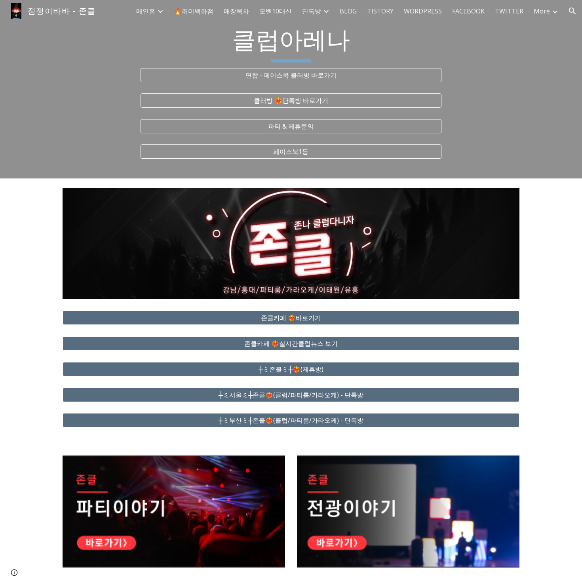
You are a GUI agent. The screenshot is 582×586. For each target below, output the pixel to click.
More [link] (542, 11)
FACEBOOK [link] (468, 11)
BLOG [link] (348, 11)
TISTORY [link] (380, 11)
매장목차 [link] (236, 11)
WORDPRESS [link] (423, 11)
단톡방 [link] (311, 11)
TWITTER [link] (509, 11)
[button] (572, 11)
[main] (291, 44)
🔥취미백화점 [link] (193, 11)
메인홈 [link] (145, 11)
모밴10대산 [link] (275, 11)
